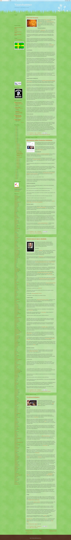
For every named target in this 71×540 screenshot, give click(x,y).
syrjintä (15, 419)
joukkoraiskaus (16, 282)
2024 (16, 126)
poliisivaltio (16, 368)
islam (33, 134)
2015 (16, 139)
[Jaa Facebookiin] (45, 133)
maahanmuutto (16, 330)
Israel (15, 272)
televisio (15, 427)
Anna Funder (39, 456)
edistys (15, 224)
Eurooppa (15, 234)
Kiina (15, 300)
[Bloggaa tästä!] (43, 133)
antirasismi (15, 204)
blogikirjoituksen (41, 256)
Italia (15, 274)
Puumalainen (16, 376)
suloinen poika (31, 310)
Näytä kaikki (22, 122)
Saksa (15, 388)
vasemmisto (16, 461)
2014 (16, 141)
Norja (15, 356)
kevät (15, 297)
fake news (15, 236)
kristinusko (15, 318)
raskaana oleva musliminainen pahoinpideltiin (43, 153)
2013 (16, 142)
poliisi (15, 367)
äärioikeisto (49, 391)
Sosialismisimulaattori (33, 397)
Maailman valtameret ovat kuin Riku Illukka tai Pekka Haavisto (19, 104)
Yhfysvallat (16, 480)
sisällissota (15, 401)
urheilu (15, 443)
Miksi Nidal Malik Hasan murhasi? (17, 35)
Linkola (15, 325)
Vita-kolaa (37, 499)
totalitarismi (36, 527)
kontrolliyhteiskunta (17, 309)
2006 (16, 178)
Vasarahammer (23, 4)
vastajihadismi (16, 464)
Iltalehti (15, 259)
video (46, 518)
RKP (15, 385)
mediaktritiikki (16, 338)
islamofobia (16, 271)
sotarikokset (16, 406)
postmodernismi (16, 372)
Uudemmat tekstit (29, 530)
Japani (15, 279)
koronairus (15, 310)
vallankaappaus (16, 456)
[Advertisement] (18, 65)
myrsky (15, 347)
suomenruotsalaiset (17, 413)
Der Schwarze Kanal (49, 474)
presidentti (15, 373)
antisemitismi (16, 205)
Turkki (15, 436)
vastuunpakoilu (16, 465)
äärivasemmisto (16, 484)
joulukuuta (17, 144)
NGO (15, 354)
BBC (30, 391)
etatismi (15, 229)
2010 (16, 172)
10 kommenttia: (39, 231)
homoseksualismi (16, 247)
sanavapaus (15, 394)
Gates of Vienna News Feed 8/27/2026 (19, 108)
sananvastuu (16, 393)
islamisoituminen (16, 270)
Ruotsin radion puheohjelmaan (41, 207)
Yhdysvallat (48, 134)
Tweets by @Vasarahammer (18, 39)
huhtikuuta (17, 163)
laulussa (34, 344)
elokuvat (15, 225)
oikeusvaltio (16, 360)
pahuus (15, 362)
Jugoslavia (15, 284)
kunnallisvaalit (16, 320)
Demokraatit (16, 220)
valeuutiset (15, 455)
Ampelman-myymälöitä (36, 501)
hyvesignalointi (16, 250)
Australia (15, 209)
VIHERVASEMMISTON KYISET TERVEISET (19, 117)
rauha (15, 381)
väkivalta (15, 476)
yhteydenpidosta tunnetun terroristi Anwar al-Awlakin (44, 272)
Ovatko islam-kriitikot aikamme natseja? (18, 28)
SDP (15, 396)
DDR (30, 527)
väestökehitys (16, 473)
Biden (15, 213)
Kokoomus (15, 304)
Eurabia (15, 233)
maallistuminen (16, 333)
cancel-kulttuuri (16, 217)
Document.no (17, 111)
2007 (16, 177)
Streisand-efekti (51, 44)
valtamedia (15, 459)
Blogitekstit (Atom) (30, 532)
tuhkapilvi (15, 435)
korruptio (15, 314)
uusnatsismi (16, 451)
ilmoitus (15, 258)
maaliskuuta (18, 164)
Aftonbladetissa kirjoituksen (37, 159)
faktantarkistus (16, 237)
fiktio (15, 240)
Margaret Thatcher (16, 335)
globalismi (15, 242)
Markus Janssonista (47, 19)
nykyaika (15, 358)
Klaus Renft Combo (29, 518)
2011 (16, 171)
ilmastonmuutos (16, 257)
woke (15, 477)
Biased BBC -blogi (44, 326)
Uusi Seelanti (16, 448)
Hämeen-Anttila (16, 253)
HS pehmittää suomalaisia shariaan (17, 32)
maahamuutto (16, 329)
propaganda (16, 375)
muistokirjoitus (16, 345)
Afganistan (15, 198)
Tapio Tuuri (16, 425)
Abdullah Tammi (16, 196)
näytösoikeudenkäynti (17, 359)
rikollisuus (15, 384)
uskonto (15, 446)
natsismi (15, 351)
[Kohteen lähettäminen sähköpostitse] (42, 133)
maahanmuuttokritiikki (17, 331)
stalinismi (15, 410)
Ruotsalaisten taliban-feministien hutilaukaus (39, 140)
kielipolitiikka (16, 299)
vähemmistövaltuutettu (17, 474)
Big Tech (15, 215)
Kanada (15, 288)
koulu (15, 316)
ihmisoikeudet (16, 254)
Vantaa (15, 460)
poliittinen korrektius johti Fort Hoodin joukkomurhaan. (47, 278)
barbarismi (15, 211)
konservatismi (16, 308)
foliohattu (15, 241)
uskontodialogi (16, 447)
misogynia (15, 341)
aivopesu (15, 200)
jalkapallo (15, 276)
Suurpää (15, 415)
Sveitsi (15, 418)
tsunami (15, 434)
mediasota (15, 339)
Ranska (15, 379)
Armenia (15, 207)
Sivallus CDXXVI (18, 120)
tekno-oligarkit (16, 426)
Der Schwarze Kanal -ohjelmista (32, 523)
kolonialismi (16, 305)
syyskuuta (17, 148)
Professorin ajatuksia (19, 102)
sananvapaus (40, 134)
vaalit (15, 452)
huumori (15, 249)
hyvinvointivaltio (16, 251)
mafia (15, 334)
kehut (15, 292)
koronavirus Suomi (17, 313)
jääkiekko (15, 287)
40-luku (15, 195)
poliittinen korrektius (37, 232)
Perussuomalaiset (16, 364)
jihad (15, 280)
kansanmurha (16, 289)
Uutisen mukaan (43, 312)
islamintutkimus (16, 268)
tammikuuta (18, 167)
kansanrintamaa (37, 452)
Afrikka (15, 199)
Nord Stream (16, 355)
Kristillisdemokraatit (17, 317)
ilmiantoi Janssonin (49, 21)
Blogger (40, 538)
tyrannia (15, 439)
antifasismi (15, 203)
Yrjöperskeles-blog (18, 115)
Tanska (15, 423)
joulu (15, 283)
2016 (16, 138)
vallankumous (16, 457)
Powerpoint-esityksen (50, 274)
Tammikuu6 (16, 422)
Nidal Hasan (40, 250)
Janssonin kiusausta (32, 17)
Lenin (15, 324)
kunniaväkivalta (16, 321)
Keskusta (15, 295)
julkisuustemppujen (40, 149)
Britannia (31, 134)
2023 (16, 128)
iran (15, 266)
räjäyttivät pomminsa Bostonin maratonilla (43, 299)
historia (15, 245)
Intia (15, 263)
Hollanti (15, 246)
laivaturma (15, 322)
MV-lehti (15, 346)
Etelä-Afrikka (16, 230)
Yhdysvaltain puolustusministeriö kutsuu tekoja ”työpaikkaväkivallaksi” (45, 261)
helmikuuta (18, 166)
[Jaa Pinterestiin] (46, 133)
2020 (16, 132)
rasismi (15, 380)
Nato (15, 350)
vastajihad (15, 463)
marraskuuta (18, 145)
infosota (15, 261)
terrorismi (42, 391)
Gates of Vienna (18, 107)
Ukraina (15, 440)
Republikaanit (16, 383)
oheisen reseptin (45, 445)
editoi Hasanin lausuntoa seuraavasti (37, 293)
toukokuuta (18, 161)
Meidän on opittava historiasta (33, 350)
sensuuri (43, 134)
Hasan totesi (40, 288)
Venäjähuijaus (16, 468)
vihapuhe (15, 469)
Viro (15, 472)
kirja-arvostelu (16, 301)
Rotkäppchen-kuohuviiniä (31, 499)
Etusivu (40, 530)
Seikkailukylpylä (42, 30)
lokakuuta (17, 147)
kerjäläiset (15, 293)
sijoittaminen (16, 398)
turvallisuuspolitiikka (17, 438)
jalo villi (15, 278)
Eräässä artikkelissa (29, 333)
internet (15, 262)
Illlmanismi (16, 255)
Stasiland (28, 456)
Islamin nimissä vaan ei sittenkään (36, 239)
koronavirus (16, 312)
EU (14, 232)
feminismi (31, 232)
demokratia (16, 221)
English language (16, 228)
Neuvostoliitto (16, 352)
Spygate (15, 408)
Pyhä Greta (15, 377)
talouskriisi (15, 421)
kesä (15, 296)
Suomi (45, 134)
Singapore (15, 400)
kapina (15, 291)
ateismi (15, 208)
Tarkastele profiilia (17, 191)
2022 (16, 129)
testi (15, 430)
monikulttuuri (16, 342)
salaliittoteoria (16, 389)
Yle (14, 481)
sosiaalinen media (16, 402)
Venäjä (15, 467)
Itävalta (15, 275)
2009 (16, 174)
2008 (16, 175)
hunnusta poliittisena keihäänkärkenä (37, 202)
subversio (15, 411)
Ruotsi (41, 232)
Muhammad (16, 343)
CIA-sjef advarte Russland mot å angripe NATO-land (19, 112)
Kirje (27, 87)
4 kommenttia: (39, 526)
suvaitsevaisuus (16, 417)
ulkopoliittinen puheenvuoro (18, 442)
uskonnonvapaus (16, 444)
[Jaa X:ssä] (44, 133)
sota (15, 405)
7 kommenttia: (39, 132)
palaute (15, 363)
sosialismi (32, 527)
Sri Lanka (15, 409)
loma (15, 326)
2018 (16, 135)
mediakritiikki (36, 134)
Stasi (45, 421)
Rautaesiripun (36, 417)
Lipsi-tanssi (45, 515)
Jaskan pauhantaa (18, 119)
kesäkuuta (17, 160)
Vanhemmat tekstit (53, 530)
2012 (16, 169)
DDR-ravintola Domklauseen (46, 435)
